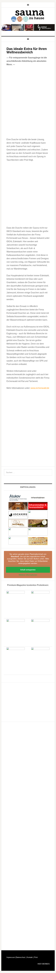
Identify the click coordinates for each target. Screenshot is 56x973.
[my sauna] (38, 517)
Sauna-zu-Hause (28, 16)
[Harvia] (38, 500)
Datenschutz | (21, 957)
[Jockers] (18, 517)
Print (36, 957)
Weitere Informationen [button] (28, 575)
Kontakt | (30, 957)
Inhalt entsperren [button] (28, 570)
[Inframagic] (38, 509)
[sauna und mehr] (38, 526)
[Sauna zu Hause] (38, 544)
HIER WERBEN (43, 964)
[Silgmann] (18, 535)
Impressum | (11, 957)
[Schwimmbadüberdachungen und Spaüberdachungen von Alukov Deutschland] (18, 500)
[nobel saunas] (18, 526)
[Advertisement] (28, 193)
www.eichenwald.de (40, 388)
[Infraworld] (18, 544)
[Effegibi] (18, 509)
